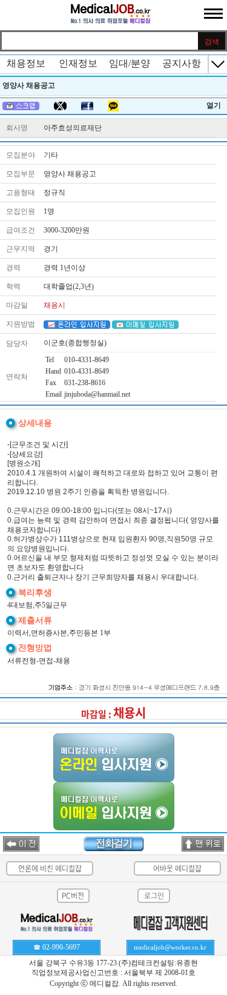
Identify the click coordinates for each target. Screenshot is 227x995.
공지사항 (181, 63)
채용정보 (26, 63)
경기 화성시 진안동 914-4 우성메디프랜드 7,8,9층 (149, 687)
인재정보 (78, 63)
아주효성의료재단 (73, 128)
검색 (212, 42)
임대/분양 (129, 63)
